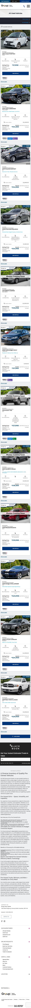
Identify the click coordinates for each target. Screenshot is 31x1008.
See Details (15, 73)
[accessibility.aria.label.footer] (18, 1006)
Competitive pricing (6, 850)
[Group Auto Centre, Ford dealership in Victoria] (10, 6)
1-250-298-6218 (9, 912)
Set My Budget (25, 22)
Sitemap (16, 999)
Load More (17, 736)
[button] (5, 1)
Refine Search (25, 19)
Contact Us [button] (6, 916)
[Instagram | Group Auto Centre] (4, 921)
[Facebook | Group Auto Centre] (2, 921)
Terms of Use (22, 999)
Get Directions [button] (5, 988)
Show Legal (4, 81)
